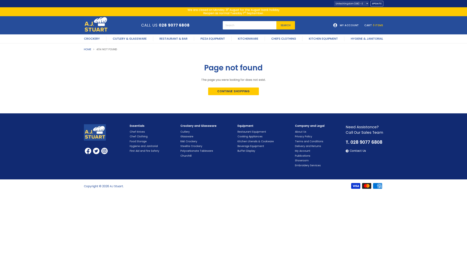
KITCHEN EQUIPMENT (323, 38)
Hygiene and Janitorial (144, 146)
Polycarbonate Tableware (196, 151)
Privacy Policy (303, 136)
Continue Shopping (233, 91)
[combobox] (249, 25)
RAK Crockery (188, 141)
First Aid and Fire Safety (144, 151)
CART (373, 25)
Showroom (302, 160)
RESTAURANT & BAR (173, 38)
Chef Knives (137, 132)
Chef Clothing (139, 136)
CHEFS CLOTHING (283, 38)
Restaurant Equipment (252, 132)
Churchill (186, 156)
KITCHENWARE (248, 38)
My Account (302, 151)
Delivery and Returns (308, 146)
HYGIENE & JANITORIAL (367, 38)
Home (87, 49)
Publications (302, 156)
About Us (300, 132)
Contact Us (358, 150)
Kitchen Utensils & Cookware (256, 141)
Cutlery (185, 132)
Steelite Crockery (191, 146)
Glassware (186, 136)
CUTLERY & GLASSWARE (130, 38)
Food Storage (138, 141)
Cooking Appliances (250, 136)
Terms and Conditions (309, 141)
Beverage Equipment (251, 146)
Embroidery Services (308, 165)
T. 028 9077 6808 (364, 142)
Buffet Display (246, 151)
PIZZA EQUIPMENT (212, 38)
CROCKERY (92, 38)
